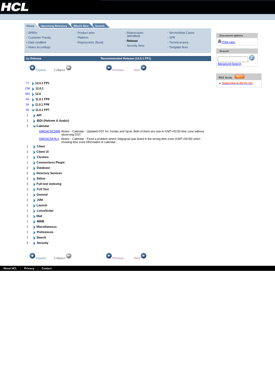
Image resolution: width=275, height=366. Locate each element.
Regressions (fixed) (90, 42)
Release (132, 40)
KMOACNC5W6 (49, 131)
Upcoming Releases (54, 25)
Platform (83, 37)
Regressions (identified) (135, 34)
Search (99, 25)
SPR (172, 37)
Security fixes (135, 45)
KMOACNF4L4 (49, 138)
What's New (81, 25)
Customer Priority (39, 37)
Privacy (29, 268)
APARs (32, 32)
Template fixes (178, 47)
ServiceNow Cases (181, 32)
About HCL (10, 268)
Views (30, 25)
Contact (47, 268)
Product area (86, 32)
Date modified (37, 42)
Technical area (178, 42)
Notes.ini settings (39, 47)
